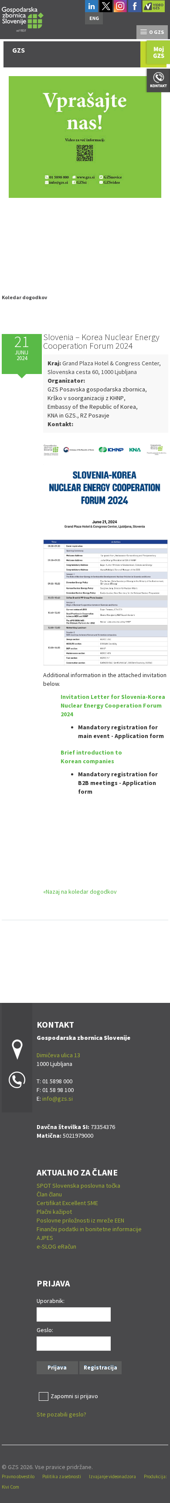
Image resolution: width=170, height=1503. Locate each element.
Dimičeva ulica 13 (58, 1055)
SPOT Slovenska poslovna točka (78, 1185)
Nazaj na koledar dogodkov (81, 891)
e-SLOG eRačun (56, 1246)
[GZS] (23, 18)
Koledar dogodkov (24, 297)
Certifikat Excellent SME (67, 1203)
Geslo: (45, 1330)
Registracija (100, 1367)
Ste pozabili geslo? (61, 1414)
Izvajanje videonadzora (112, 1476)
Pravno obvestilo (18, 1476)
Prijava (57, 1367)
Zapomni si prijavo (74, 1396)
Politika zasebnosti (61, 1476)
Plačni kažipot (54, 1212)
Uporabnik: (51, 1301)
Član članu (49, 1194)
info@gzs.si (57, 1098)
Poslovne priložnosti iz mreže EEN (80, 1220)
